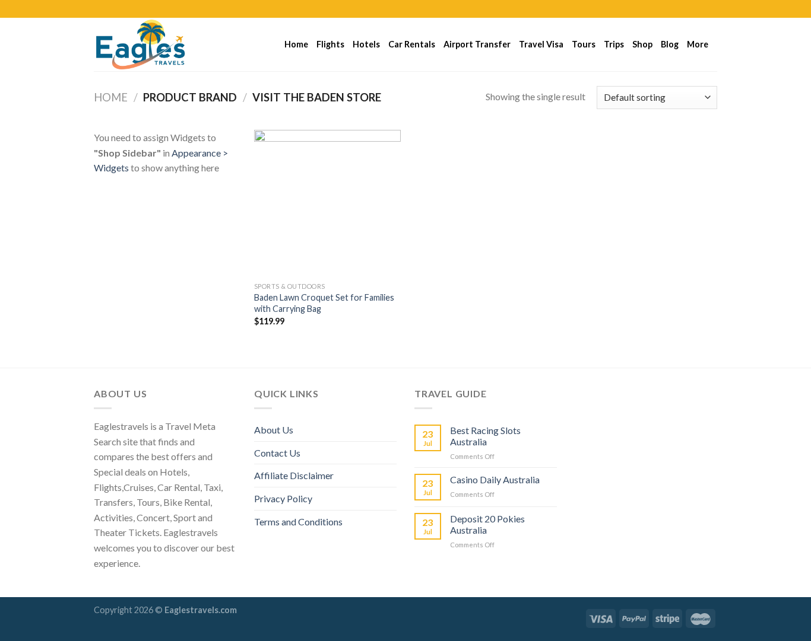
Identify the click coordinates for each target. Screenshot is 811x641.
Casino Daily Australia (495, 479)
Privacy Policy (283, 498)
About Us (273, 429)
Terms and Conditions (298, 521)
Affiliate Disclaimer (294, 475)
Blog (670, 44)
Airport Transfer (477, 44)
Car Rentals (411, 44)
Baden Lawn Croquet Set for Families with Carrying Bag (324, 303)
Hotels (366, 44)
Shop (642, 44)
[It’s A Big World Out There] (153, 44)
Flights (330, 44)
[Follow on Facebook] (677, 9)
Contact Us (277, 452)
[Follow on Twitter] (700, 9)
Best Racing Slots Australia (485, 436)
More (697, 44)
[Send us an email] (711, 9)
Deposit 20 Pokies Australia (487, 524)
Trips (614, 44)
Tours (583, 44)
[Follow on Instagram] (688, 9)
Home (296, 44)
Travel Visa (541, 44)
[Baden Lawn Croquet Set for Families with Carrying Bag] (327, 203)
